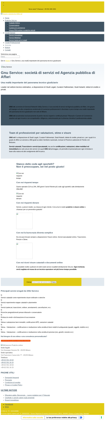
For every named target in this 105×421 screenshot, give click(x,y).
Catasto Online (14, 23)
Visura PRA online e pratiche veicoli (22, 30)
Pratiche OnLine (11, 20)
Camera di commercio (17, 28)
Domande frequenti (12, 377)
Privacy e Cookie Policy (13, 385)
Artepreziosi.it (9, 5)
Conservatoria (14, 25)
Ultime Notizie (9, 390)
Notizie (7, 47)
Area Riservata (5, 11)
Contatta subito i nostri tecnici (16, 341)
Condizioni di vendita (12, 382)
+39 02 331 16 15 (7, 362)
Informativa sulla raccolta (33, 417)
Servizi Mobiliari (15, 38)
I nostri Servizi (10, 33)
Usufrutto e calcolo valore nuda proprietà (19, 398)
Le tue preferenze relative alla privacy (61, 417)
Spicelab (86, 413)
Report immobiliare (12, 400)
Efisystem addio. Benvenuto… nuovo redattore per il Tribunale (27, 395)
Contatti (8, 50)
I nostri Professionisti (12, 43)
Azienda (8, 45)
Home (7, 18)
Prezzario (8, 380)
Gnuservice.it (9, 2)
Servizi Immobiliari (15, 35)
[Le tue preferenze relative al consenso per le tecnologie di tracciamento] (101, 417)
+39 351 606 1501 (14, 9)
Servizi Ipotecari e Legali (18, 40)
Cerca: (29, 282)
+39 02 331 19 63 (7, 360)
